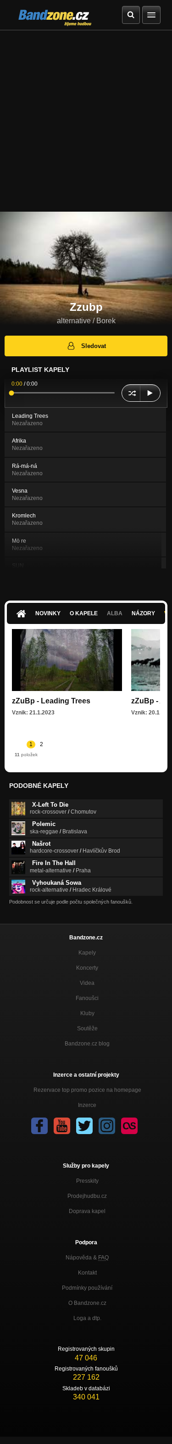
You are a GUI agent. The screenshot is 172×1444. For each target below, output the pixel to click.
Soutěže (87, 1028)
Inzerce (87, 1105)
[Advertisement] (86, 121)
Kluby (87, 1013)
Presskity (87, 1181)
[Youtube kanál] (62, 1126)
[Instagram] (107, 1126)
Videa (87, 983)
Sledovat (93, 346)
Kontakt (87, 1273)
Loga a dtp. (87, 1318)
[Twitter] (84, 1126)
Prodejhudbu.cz (87, 1196)
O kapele (84, 613)
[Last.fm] (129, 1126)
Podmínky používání (87, 1288)
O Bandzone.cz (87, 1303)
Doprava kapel (87, 1211)
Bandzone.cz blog (87, 1043)
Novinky (48, 613)
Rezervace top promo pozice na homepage (87, 1090)
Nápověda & (87, 1257)
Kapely (87, 953)
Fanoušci (87, 998)
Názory (143, 613)
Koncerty (87, 968)
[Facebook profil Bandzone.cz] (39, 1126)
